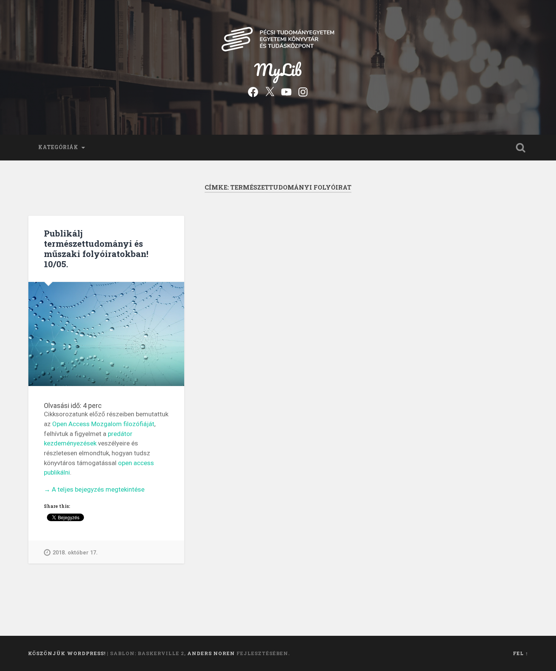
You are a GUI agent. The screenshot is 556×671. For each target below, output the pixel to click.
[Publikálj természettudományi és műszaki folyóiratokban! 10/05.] (106, 334)
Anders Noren (211, 653)
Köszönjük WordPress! (67, 653)
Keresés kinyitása (520, 147)
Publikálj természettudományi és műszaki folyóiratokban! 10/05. (96, 248)
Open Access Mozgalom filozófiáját (103, 424)
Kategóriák (58, 147)
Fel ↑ (520, 653)
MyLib (278, 69)
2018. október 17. (75, 553)
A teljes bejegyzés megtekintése (94, 490)
